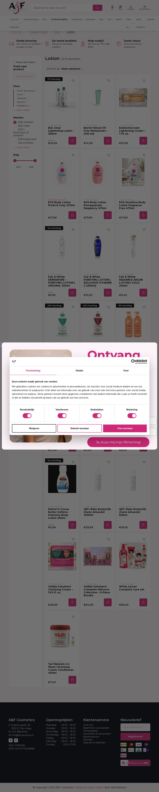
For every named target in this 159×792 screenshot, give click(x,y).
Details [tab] (79, 370)
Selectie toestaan (79, 428)
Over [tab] (126, 370)
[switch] (62, 415)
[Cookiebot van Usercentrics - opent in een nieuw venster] (133, 361)
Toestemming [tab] (32, 370)
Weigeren (34, 428)
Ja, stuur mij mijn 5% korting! (118, 442)
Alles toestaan (125, 428)
